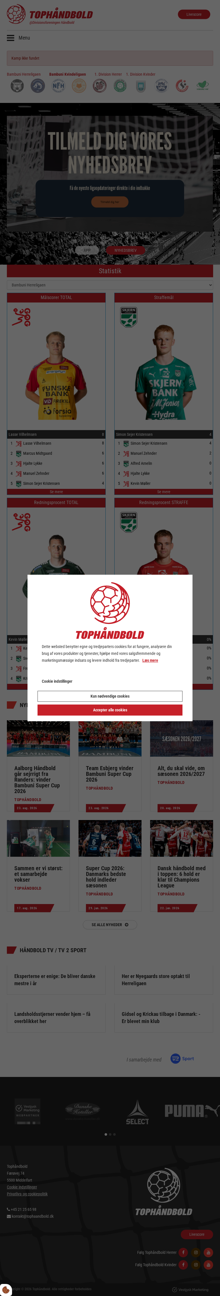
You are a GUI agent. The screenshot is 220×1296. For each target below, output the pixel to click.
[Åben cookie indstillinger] (6, 1290)
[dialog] (110, 648)
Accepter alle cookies (110, 710)
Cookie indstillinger (57, 681)
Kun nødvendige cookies (110, 696)
